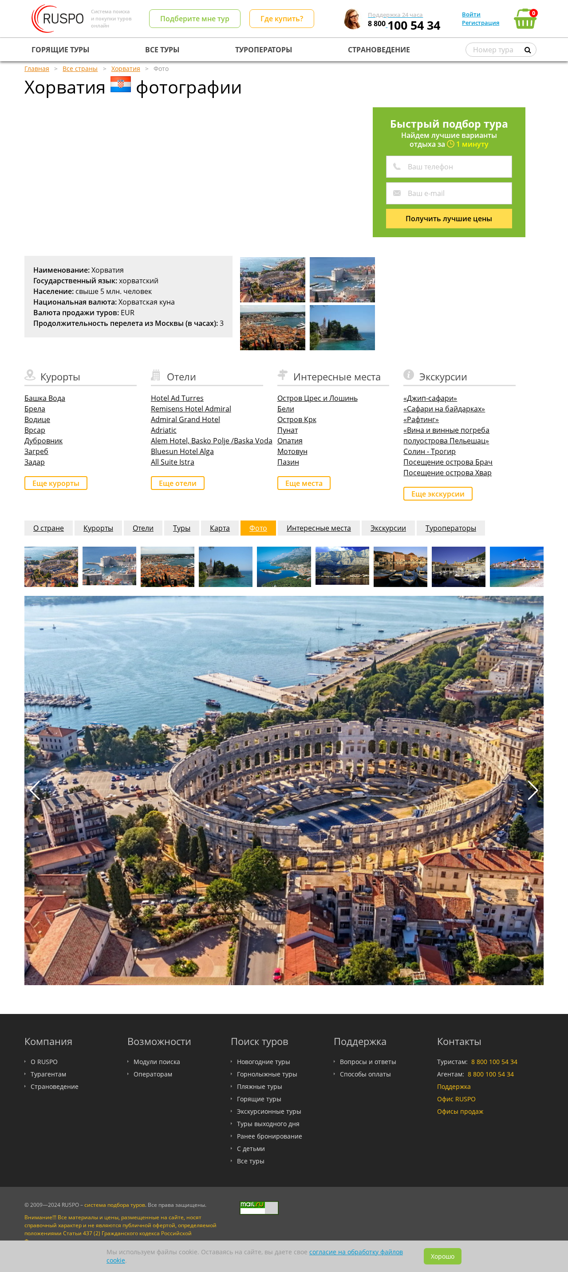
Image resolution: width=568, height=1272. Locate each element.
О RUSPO (44, 1061)
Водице (37, 419)
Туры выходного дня (268, 1123)
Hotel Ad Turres (177, 398)
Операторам (153, 1074)
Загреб (36, 451)
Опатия (290, 441)
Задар (34, 462)
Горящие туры (259, 1099)
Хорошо (442, 1256)
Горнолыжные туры (267, 1074)
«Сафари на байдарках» (444, 409)
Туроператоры (451, 528)
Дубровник (43, 441)
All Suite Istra (172, 462)
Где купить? (281, 18)
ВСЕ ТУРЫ (162, 50)
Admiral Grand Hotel (185, 419)
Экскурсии (388, 528)
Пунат (287, 430)
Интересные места (319, 528)
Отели (143, 528)
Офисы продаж (460, 1111)
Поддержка (454, 1086)
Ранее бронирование (269, 1136)
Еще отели (178, 483)
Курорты (98, 528)
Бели (285, 409)
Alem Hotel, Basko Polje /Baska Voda (211, 441)
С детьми (251, 1148)
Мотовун (292, 451)
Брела (34, 409)
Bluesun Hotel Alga (182, 451)
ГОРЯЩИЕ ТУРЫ (61, 50)
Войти (471, 14)
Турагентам (48, 1074)
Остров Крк (296, 419)
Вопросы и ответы (368, 1061)
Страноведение (55, 1086)
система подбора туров (114, 1205)
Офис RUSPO (456, 1099)
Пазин (288, 462)
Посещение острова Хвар (447, 472)
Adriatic (164, 430)
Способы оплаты (365, 1074)
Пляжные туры (259, 1086)
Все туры (250, 1161)
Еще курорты (55, 483)
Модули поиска (157, 1061)
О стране (48, 528)
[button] (533, 790)
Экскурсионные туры (269, 1111)
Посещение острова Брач (448, 462)
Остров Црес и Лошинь (317, 398)
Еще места (304, 483)
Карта (220, 528)
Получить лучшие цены (449, 218)
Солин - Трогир (429, 451)
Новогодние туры (263, 1061)
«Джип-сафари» (430, 398)
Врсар (34, 430)
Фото (258, 528)
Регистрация (480, 23)
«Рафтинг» (421, 419)
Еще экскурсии (438, 494)
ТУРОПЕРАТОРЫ (263, 50)
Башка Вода (44, 398)
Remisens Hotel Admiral (191, 409)
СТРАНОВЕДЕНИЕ (379, 50)
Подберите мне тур (194, 18)
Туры (181, 528)
